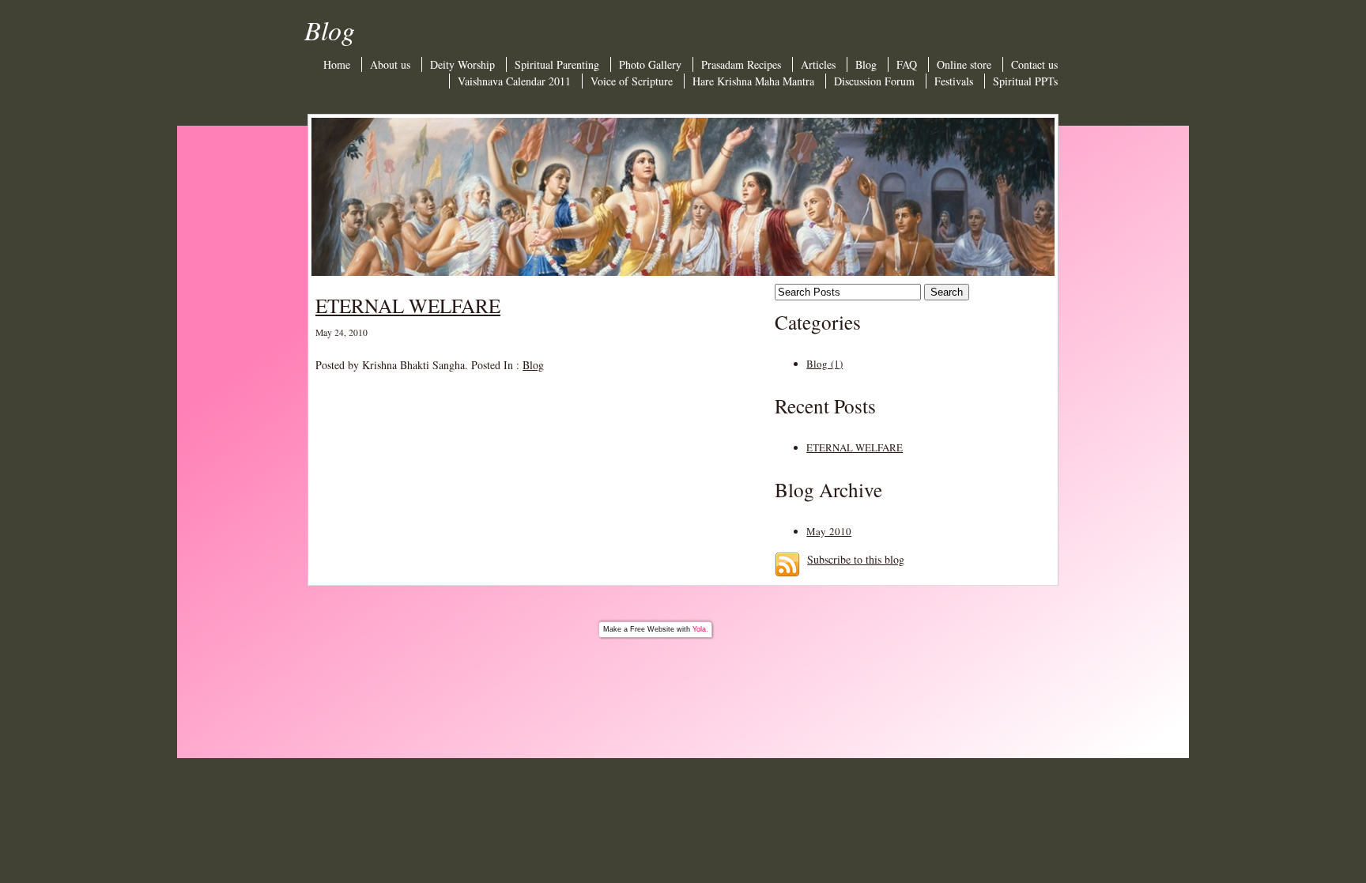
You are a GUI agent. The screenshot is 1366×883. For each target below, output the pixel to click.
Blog (866, 64)
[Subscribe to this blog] (787, 564)
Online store (964, 64)
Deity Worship (462, 64)
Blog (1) (824, 364)
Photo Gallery (650, 64)
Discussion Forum (874, 81)
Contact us (1034, 64)
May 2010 (828, 531)
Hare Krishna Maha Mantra (753, 81)
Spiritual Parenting (557, 64)
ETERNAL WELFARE (407, 305)
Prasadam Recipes (741, 64)
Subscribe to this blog (855, 559)
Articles (818, 64)
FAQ (906, 64)
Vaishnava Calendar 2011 (514, 81)
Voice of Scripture (632, 81)
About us (390, 64)
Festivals (953, 81)
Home (336, 64)
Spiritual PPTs (1025, 81)
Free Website (652, 629)
